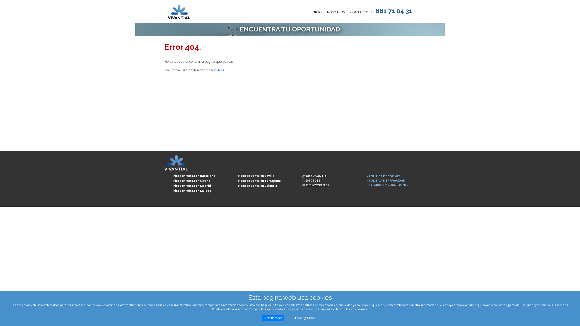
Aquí (220, 70)
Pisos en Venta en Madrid (192, 186)
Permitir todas (273, 318)
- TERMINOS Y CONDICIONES (387, 185)
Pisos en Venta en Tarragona (259, 181)
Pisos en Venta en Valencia (257, 186)
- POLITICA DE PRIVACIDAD (386, 180)
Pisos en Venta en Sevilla (256, 176)
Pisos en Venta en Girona (191, 181)
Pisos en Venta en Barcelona (194, 176)
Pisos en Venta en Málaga (192, 191)
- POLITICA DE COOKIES (384, 176)
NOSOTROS (336, 12)
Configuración (306, 318)
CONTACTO (359, 12)
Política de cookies (355, 309)
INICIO (317, 12)
